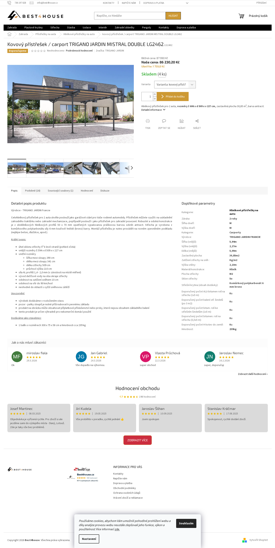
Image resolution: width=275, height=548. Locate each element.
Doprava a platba (153, 3)
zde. (117, 529)
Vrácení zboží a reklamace (128, 498)
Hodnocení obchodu (137, 388)
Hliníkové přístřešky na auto (243, 212)
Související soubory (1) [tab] (60, 191)
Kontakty (108, 3)
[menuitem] (12, 28)
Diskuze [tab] (105, 191)
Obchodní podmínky (124, 488)
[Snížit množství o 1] (155, 99)
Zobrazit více (137, 440)
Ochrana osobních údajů (126, 493)
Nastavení (89, 539)
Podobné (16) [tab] (32, 191)
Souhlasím (186, 523)
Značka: (110, 51)
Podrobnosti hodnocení (79, 51)
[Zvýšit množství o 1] (155, 94)
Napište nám (129, 3)
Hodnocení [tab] (87, 191)
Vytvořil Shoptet (258, 540)
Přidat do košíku (175, 96)
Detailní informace (151, 110)
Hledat (173, 15)
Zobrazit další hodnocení (252, 374)
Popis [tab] (14, 191)
